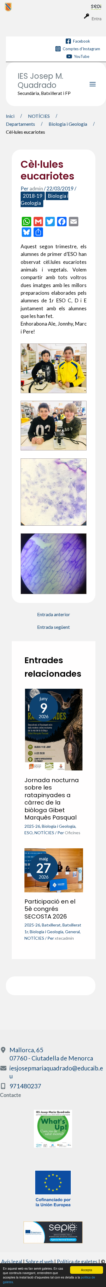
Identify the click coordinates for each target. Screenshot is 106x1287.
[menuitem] (48, 7)
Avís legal (11, 1261)
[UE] (53, 1188)
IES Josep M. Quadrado (40, 81)
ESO (28, 832)
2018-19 (32, 196)
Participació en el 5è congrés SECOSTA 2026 (49, 909)
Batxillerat (51, 924)
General (72, 931)
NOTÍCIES (44, 832)
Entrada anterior (53, 614)
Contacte (10, 1095)
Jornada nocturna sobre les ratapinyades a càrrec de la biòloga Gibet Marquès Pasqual (51, 799)
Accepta (86, 1270)
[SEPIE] (53, 1232)
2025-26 (32, 826)
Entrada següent (53, 627)
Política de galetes (77, 1261)
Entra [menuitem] (97, 18)
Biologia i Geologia (58, 826)
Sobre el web (39, 1261)
